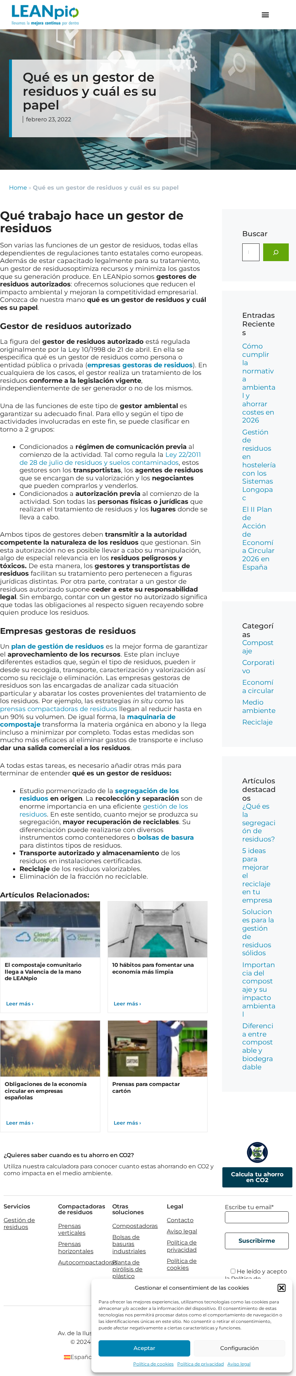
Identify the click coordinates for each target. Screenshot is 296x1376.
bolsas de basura (166, 837)
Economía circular (258, 686)
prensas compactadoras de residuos (58, 709)
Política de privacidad (200, 1364)
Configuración (239, 1348)
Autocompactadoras (87, 1262)
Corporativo (258, 666)
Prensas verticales (72, 1229)
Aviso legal (239, 1364)
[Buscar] (276, 252)
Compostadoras (135, 1226)
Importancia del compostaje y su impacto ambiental (258, 989)
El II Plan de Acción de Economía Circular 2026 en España (258, 538)
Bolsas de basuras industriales (129, 1244)
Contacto (180, 1220)
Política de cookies (153, 1364)
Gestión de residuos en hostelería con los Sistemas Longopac (259, 465)
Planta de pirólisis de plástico (127, 1269)
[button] (281, 1287)
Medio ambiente (258, 706)
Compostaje (258, 647)
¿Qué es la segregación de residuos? (258, 822)
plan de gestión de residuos (57, 646)
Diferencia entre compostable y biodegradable (257, 1046)
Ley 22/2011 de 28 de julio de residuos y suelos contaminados (110, 459)
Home (18, 187)
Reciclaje (257, 722)
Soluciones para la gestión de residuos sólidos (258, 932)
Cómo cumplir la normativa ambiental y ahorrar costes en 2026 (258, 383)
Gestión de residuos (19, 1223)
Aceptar (144, 1348)
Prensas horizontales (75, 1247)
